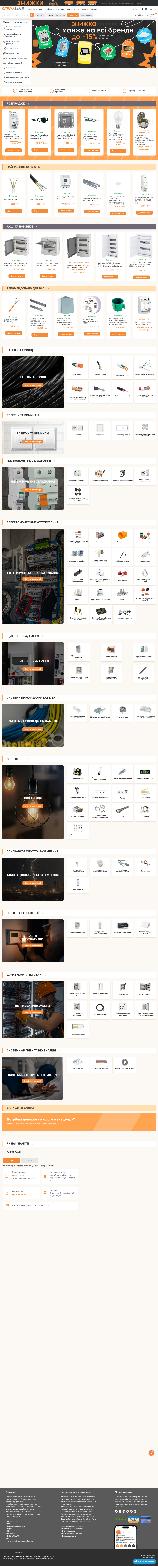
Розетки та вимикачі (23, 415)
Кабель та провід (20, 350)
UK (151, 9)
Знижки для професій (57, 15)
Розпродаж (73, 15)
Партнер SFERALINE (136, 90)
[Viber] (146, 9)
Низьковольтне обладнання (29, 460)
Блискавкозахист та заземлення (32, 851)
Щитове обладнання (23, 636)
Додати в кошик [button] (14, 150)
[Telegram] (142, 9)
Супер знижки (86, 15)
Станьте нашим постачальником (26, 90)
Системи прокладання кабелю (31, 697)
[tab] (11, 1160)
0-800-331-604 (18, 1175)
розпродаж (16, 103)
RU (155, 9)
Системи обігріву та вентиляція (31, 1050)
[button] (138, 15)
